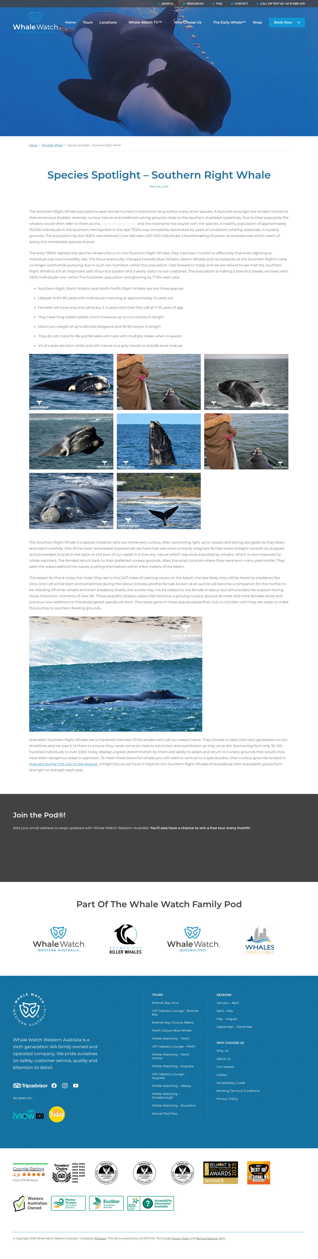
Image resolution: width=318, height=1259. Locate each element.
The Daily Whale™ (229, 22)
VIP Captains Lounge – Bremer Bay (175, 1012)
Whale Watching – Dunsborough (166, 1095)
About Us (224, 1059)
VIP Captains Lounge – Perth (173, 1046)
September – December (235, 1027)
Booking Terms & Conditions (238, 1091)
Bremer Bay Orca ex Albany (173, 1022)
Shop (257, 22)
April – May (225, 1011)
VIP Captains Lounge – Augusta (169, 1076)
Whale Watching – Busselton (174, 1105)
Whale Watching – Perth (170, 1038)
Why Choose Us (187, 22)
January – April (228, 1003)
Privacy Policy (227, 1099)
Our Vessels (225, 1067)
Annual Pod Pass (164, 1113)
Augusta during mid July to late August (63, 764)
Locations (108, 22)
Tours (88, 22)
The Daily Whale (52, 145)
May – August (227, 1019)
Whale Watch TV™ (145, 22)
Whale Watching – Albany (171, 1086)
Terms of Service (206, 1238)
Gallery (222, 1075)
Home (70, 22)
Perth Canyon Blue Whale (171, 1030)
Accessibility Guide (231, 1083)
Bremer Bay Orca (165, 1003)
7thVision (100, 1238)
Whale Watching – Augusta (173, 1066)
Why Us (222, 1051)
